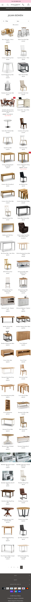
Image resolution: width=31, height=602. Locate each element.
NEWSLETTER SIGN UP (15, 584)
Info (15, 575)
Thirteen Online (20, 600)
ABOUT (15, 579)
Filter (6, 21)
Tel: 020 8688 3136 (16, 1)
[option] (15, 8)
